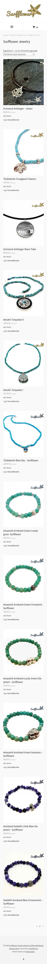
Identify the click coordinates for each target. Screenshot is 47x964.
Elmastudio (30, 951)
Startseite (6, 35)
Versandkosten (13, 120)
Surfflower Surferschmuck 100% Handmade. (26, 945)
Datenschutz (14, 948)
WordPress (33, 948)
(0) (37, 27)
